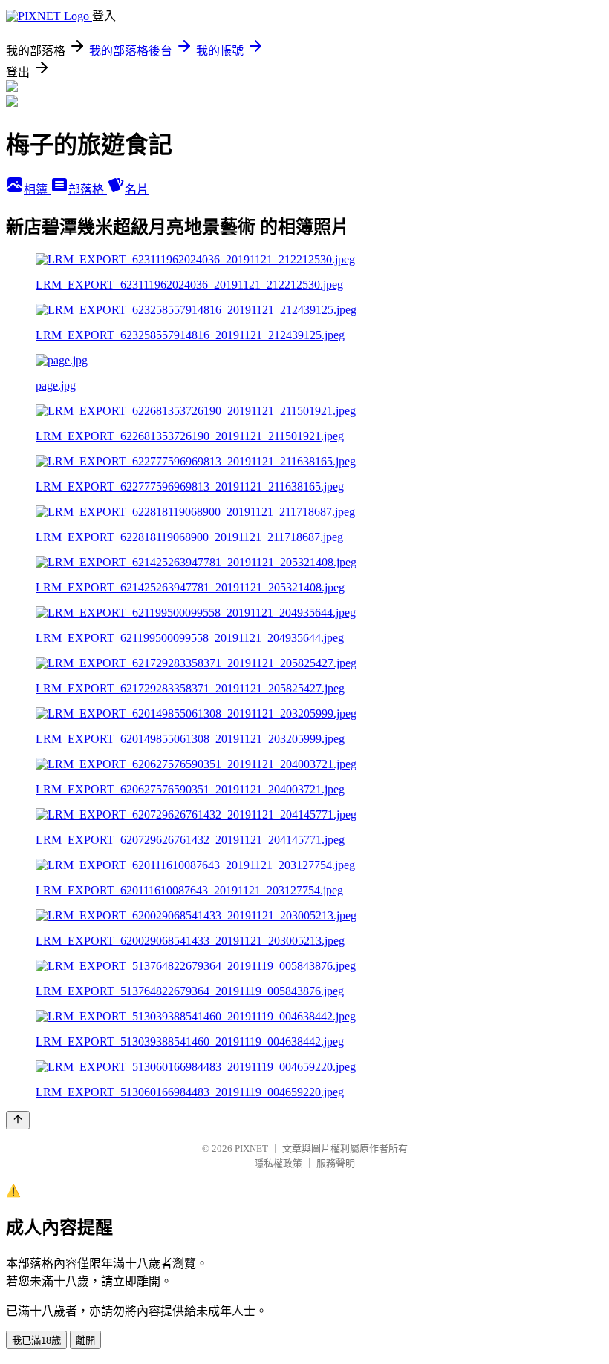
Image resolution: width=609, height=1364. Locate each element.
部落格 (87, 189)
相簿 (37, 189)
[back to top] (18, 1120)
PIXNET (251, 1148)
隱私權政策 (278, 1163)
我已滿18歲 (36, 1340)
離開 (85, 1340)
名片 (137, 189)
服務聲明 (335, 1163)
